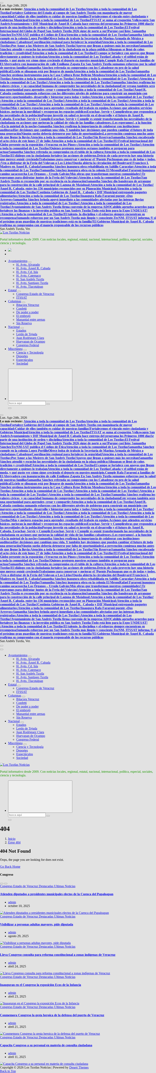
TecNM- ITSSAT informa (131, 218)
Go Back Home (10, 866)
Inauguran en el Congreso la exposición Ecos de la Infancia (40, 985)
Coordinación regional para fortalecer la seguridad (67, 42)
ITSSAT (21, 297)
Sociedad (22, 363)
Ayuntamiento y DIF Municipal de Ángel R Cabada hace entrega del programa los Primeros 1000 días (80, 23)
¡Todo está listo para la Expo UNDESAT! (119, 210)
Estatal (12, 290)
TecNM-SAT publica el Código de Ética (38, 34)
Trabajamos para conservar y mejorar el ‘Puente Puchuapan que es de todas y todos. (97, 159)
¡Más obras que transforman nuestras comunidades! (105, 174)
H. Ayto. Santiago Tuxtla (32, 283)
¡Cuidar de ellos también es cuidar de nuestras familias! (52, 16)
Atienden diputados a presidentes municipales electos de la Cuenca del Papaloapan (56, 894)
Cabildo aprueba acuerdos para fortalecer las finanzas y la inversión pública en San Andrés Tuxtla (77, 208)
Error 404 (14, 842)
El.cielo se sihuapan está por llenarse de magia (41, 71)
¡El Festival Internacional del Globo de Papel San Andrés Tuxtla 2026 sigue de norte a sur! (69, 29)
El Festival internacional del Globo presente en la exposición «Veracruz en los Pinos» (76, 142)
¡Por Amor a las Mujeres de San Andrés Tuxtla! (43, 45)
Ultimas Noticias (64, 886)
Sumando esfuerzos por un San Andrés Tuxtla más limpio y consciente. (65, 218)
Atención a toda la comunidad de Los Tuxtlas (55, 9)
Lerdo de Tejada (26, 334)
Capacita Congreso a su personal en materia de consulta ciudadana (46, 1045)
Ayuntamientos (17, 261)
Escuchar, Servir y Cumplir (106, 111)
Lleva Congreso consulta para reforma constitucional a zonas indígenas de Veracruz (57, 954)
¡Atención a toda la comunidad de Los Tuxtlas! (42, 78)
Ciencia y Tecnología (29, 352)
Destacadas (46, 886)
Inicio (11, 838)
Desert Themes (79, 1067)
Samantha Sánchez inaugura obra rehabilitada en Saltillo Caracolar (86, 166)
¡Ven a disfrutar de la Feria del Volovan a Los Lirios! (36, 163)
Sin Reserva (24, 323)
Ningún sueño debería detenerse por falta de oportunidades (62, 133)
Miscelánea (15, 349)
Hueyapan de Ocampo (30, 341)
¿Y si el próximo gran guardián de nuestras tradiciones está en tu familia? (78, 219)
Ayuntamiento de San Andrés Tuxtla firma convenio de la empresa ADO (60, 207)
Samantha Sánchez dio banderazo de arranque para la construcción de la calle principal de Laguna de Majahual (75, 183)
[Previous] (1, 883)
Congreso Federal (27, 345)
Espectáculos (24, 360)
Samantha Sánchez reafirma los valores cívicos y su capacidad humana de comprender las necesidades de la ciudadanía (77, 84)
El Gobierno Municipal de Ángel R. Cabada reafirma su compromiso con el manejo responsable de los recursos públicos (77, 223)
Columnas (14, 301)
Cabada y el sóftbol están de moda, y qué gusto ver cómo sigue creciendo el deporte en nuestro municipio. (74, 58)
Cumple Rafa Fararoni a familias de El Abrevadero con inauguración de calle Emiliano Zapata (77, 62)
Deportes (22, 356)
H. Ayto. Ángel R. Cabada (33, 268)
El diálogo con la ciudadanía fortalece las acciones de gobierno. (54, 155)
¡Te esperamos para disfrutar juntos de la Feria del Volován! (72, 175)
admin (12, 902)
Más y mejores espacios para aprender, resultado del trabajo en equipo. (60, 108)
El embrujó (23, 316)
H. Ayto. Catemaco (28, 275)
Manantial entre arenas (30, 319)
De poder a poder (27, 312)
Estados (21, 330)
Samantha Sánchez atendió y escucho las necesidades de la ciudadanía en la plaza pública (76, 47)
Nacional (14, 327)
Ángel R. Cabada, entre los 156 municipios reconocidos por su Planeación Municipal (58, 188)
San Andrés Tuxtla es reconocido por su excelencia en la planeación (73, 179)
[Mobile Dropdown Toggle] (29, 262)
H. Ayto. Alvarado (28, 264)
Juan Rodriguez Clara (30, 338)
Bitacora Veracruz (27, 305)
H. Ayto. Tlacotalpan (29, 286)
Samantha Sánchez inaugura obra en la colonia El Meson (80, 170)
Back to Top (8, 1071)
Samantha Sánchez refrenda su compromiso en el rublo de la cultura (56, 152)
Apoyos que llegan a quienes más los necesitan (107, 45)
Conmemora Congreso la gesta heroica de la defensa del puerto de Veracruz (52, 1015)
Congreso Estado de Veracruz (35, 294)
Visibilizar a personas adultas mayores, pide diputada (36, 924)
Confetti (21, 308)
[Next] (5, 883)
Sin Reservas (102, 137)
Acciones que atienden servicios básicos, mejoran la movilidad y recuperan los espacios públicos (76, 109)
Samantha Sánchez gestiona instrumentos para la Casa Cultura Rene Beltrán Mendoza (75, 73)
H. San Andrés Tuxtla (30, 279)
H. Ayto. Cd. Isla (27, 272)
